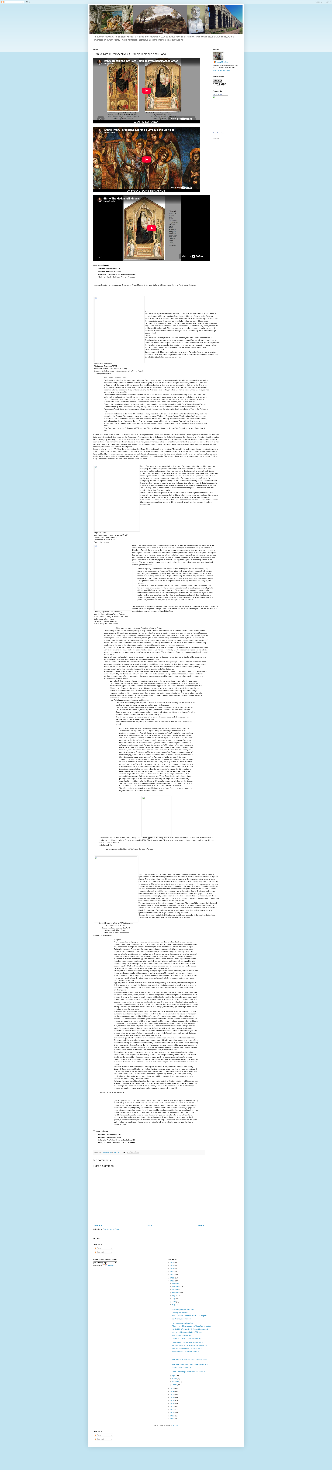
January (175, 1385)
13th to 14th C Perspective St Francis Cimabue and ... (190, 1329)
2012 (172, 1410)
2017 (172, 1395)
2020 (172, 1281)
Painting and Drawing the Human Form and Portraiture (116, 277)
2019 (172, 1388)
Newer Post (98, 1225)
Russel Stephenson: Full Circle (183, 1310)
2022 (172, 1275)
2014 (172, 1404)
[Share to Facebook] (135, 1152)
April (174, 1376)
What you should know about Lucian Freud (187, 1348)
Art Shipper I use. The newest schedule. (186, 1352)
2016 (172, 1398)
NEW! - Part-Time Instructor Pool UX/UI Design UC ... (190, 1316)
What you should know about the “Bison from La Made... (191, 1326)
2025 (172, 1266)
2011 (172, 1413)
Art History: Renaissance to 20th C (109, 271)
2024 (172, 1269)
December (176, 1283)
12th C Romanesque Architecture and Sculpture (188, 1372)
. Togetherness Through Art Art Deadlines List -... (189, 1342)
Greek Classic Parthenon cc (181, 1368)
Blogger (175, 1425)
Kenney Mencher (221, 62)
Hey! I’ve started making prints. (182, 1323)
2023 (172, 1272)
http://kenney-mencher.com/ (181, 1319)
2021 (172, 1278)
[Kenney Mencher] (220, 131)
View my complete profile (221, 70)
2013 (172, 1407)
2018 (172, 1391)
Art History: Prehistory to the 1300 (109, 268)
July (173, 1299)
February (175, 1382)
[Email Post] (124, 1152)
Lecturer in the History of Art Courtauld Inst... (187, 1338)
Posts (98, 1248)
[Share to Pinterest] (138, 1152)
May (174, 1305)
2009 (172, 1419)
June (174, 1302)
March (174, 1379)
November (176, 1287)
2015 (172, 1401)
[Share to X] (133, 1152)
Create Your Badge (219, 133)
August (175, 1296)
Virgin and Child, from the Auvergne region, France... (190, 1359)
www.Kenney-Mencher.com (181, 1335)
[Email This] (128, 1152)
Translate (110, 1265)
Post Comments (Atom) (111, 1229)
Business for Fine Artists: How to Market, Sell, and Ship (117, 274)
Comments (100, 1252)
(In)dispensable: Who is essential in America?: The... (190, 1345)
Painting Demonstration (180, 1313)
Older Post (200, 1225)
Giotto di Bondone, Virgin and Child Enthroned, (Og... (190, 1364)
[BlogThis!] (130, 1152)
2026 (172, 1263)
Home (149, 1225)
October (175, 1290)
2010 (172, 1416)
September (176, 1293)
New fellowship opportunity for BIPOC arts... (187, 1332)
